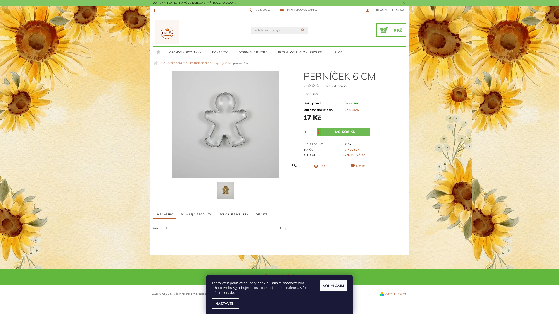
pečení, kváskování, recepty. (301, 52)
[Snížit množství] (319, 134)
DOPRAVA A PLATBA (253, 52)
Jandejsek (352, 149)
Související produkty (196, 214)
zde (231, 292)
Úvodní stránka (158, 52)
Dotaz (360, 166)
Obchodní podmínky (185, 52)
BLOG (338, 52)
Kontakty (220, 52)
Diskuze (261, 214)
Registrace (398, 10)
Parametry (164, 214)
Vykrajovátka (355, 155)
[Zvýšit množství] (319, 130)
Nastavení (225, 303)
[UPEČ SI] (167, 32)
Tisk (322, 166)
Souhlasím (333, 285)
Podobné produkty (233, 214)
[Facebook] (155, 10)
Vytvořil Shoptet (395, 293)
